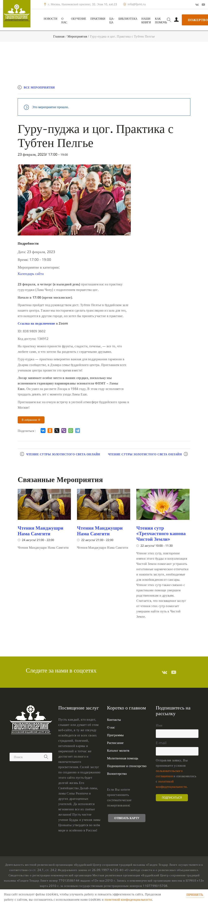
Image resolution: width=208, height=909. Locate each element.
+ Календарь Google (131, 89)
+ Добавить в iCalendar (171, 89)
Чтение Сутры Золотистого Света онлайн (63, 454)
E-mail (161, 742)
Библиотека (127, 19)
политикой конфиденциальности (128, 899)
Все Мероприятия (39, 87)
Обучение (78, 19)
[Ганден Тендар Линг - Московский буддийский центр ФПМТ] (16, 13)
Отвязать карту (126, 818)
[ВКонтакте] (43, 430)
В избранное (30, 419)
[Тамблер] (164, 672)
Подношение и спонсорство (126, 766)
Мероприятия (77, 36)
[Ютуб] (203, 4)
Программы (115, 735)
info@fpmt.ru (137, 4)
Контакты (114, 719)
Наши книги (146, 20)
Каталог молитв (118, 750)
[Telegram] (77, 430)
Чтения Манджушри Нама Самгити (40, 531)
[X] (56, 430)
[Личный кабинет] (176, 19)
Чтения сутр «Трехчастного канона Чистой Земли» (161, 533)
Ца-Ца (111, 20)
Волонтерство (117, 773)
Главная (59, 36)
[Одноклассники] (50, 430)
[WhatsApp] (70, 430)
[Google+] (197, 4)
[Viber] (63, 430)
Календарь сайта (31, 273)
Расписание (115, 743)
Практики (97, 19)
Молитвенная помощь (122, 758)
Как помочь (161, 20)
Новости (50, 19)
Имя (159, 725)
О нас (64, 20)
